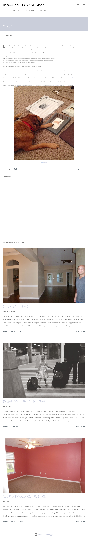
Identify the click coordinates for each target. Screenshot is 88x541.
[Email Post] (15, 169)
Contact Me (30, 10)
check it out (77, 74)
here (73, 77)
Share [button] (79, 169)
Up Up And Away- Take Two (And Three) (24, 401)
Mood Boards (45, 10)
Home (5, 10)
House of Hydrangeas (23, 4)
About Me (16, 10)
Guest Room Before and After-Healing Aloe (25, 496)
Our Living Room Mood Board (18, 306)
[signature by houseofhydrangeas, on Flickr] (44, 162)
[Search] (78, 4)
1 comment (15, 426)
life (10, 169)
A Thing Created (56, 85)
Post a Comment (17, 331)
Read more (80, 331)
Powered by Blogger (45, 534)
